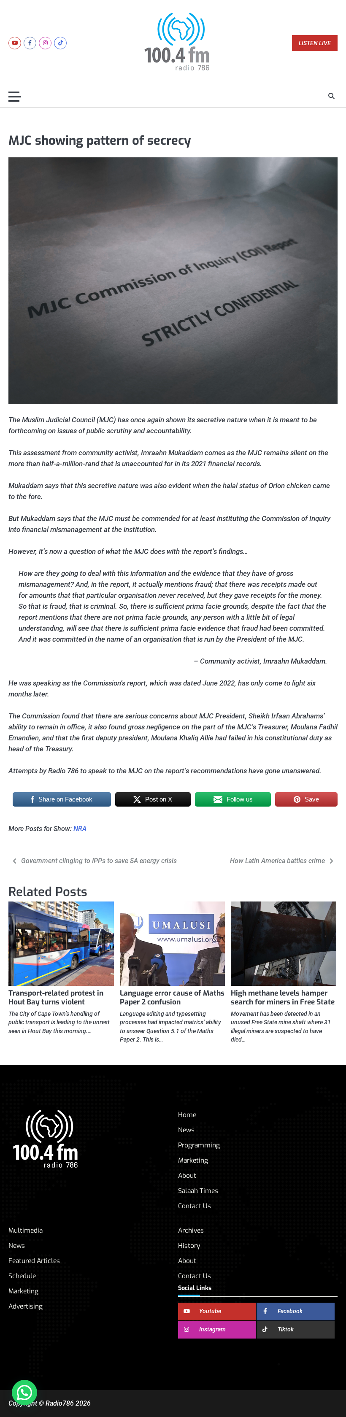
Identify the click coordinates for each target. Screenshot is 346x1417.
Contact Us (194, 1205)
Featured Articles (34, 1260)
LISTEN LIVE (315, 43)
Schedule (22, 1275)
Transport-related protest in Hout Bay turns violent (55, 997)
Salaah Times (198, 1190)
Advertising (25, 1306)
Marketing (193, 1160)
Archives (191, 1230)
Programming (199, 1145)
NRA (79, 829)
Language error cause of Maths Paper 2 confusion (172, 997)
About (187, 1175)
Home (187, 1114)
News (186, 1130)
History (189, 1245)
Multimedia (25, 1230)
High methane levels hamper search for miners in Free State (283, 997)
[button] (24, 1392)
